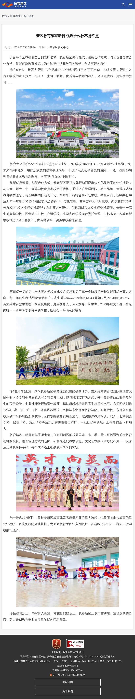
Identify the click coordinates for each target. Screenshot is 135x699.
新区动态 (28, 16)
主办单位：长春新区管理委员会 (67, 652)
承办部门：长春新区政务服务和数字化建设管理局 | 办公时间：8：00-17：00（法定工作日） (67, 656)
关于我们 (67, 691)
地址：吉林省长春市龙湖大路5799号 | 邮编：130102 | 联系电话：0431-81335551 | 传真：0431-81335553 (68, 661)
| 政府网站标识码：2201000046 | (67, 670)
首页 (4, 16)
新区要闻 (15, 16)
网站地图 (67, 682)
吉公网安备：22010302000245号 (69, 675)
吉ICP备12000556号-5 (67, 666)
